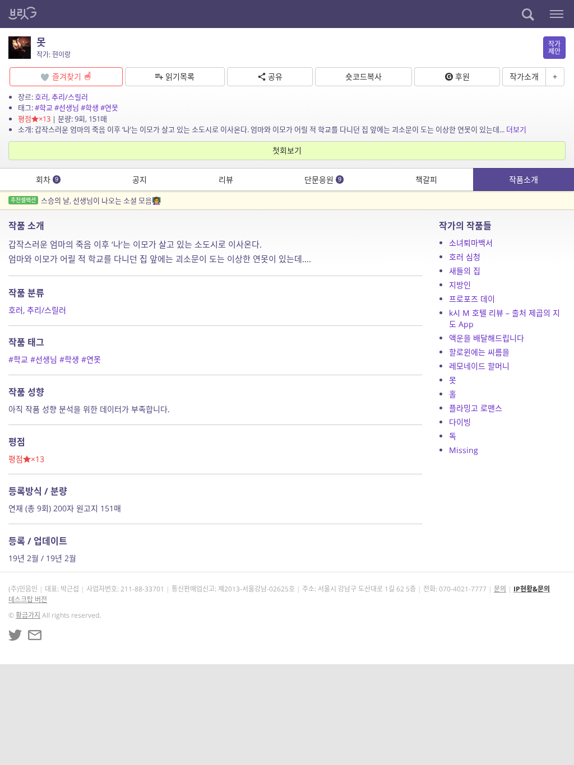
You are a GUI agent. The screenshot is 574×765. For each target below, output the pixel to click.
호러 (41, 97)
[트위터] (15, 635)
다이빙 (460, 422)
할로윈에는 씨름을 (479, 352)
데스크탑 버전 (27, 599)
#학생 (90, 107)
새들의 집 (464, 270)
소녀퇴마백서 (471, 242)
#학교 (44, 107)
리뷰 (226, 179)
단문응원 (322, 179)
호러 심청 (464, 256)
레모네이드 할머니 (479, 366)
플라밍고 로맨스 (475, 408)
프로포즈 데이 (472, 298)
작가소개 (524, 76)
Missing (463, 450)
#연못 (109, 107)
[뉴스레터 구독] (34, 635)
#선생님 (66, 107)
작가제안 (554, 47)
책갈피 (426, 179)
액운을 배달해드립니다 (486, 338)
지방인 (460, 284)
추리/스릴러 (70, 97)
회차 (47, 179)
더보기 (516, 129)
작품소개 (523, 179)
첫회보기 (287, 150)
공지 (139, 179)
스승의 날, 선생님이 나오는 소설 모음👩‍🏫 (86, 200)
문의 (500, 589)
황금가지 (28, 615)
